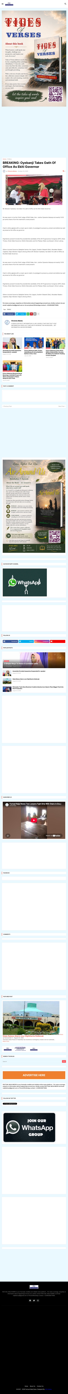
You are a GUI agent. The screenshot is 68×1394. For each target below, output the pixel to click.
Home (4, 159)
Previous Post (8, 406)
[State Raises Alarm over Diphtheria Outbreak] (7, 681)
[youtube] (57, 641)
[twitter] (34, 1300)
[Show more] (38, 313)
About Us (32, 1386)
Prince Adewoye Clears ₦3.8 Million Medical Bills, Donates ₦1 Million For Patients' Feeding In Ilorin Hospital (55, 353)
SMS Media (48, 1389)
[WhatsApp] (27, 313)
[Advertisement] (34, 131)
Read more (6, 1041)
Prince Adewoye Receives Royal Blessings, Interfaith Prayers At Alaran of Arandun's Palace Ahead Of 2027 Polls (12, 376)
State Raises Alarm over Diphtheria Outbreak (26, 679)
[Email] (34, 313)
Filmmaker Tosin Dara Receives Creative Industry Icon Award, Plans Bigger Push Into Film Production (38, 687)
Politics (10, 159)
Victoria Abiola (17, 321)
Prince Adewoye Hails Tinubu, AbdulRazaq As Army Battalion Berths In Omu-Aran (33, 352)
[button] (2, 3)
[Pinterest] (31, 313)
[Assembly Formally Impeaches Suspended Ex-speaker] (7, 673)
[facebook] (30, 1300)
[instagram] (37, 1300)
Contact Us (40, 1386)
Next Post (61, 406)
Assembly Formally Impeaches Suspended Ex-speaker (12, 351)
